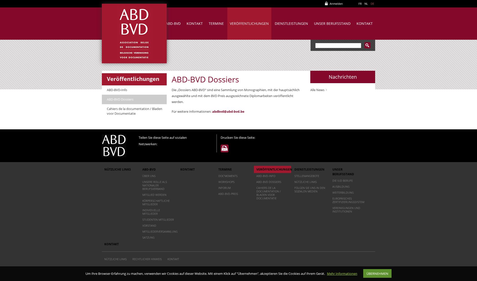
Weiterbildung (343, 192)
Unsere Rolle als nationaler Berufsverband (154, 185)
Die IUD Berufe (342, 180)
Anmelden (336, 3)
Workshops (226, 182)
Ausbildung (341, 186)
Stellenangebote (306, 176)
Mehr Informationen (342, 273)
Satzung (148, 237)
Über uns (149, 176)
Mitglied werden (154, 195)
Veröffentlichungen (249, 23)
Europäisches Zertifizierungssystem (348, 200)
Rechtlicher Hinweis (147, 259)
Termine (216, 23)
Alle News (317, 90)
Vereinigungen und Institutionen (346, 209)
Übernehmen (377, 273)
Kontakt (195, 23)
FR (360, 3)
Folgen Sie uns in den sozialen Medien (309, 189)
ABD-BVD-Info (117, 90)
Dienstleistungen (291, 23)
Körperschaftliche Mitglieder (156, 202)
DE (372, 3)
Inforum (224, 188)
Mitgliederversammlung (159, 231)
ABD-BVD (173, 23)
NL (366, 3)
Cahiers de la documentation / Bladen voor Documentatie (134, 111)
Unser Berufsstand (332, 23)
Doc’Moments (228, 176)
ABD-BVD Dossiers (120, 99)
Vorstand (149, 225)
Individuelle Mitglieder (151, 211)
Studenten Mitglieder (158, 219)
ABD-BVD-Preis (228, 194)
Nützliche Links (117, 169)
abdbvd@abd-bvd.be (228, 111)
